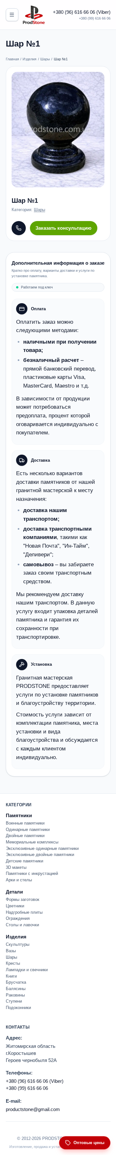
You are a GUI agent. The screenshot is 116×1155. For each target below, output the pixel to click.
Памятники (19, 815)
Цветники (15, 905)
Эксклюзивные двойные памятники (40, 854)
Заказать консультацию (63, 228)
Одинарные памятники (28, 829)
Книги (11, 976)
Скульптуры (17, 944)
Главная (12, 59)
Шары (45, 59)
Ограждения (18, 918)
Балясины (15, 988)
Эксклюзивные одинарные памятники (42, 848)
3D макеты (16, 867)
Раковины (15, 995)
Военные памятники (25, 823)
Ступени (14, 1001)
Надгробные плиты (24, 912)
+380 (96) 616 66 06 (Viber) (82, 12)
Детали (14, 891)
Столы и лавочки (22, 924)
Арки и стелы (19, 879)
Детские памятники (24, 861)
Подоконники (18, 1007)
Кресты (13, 963)
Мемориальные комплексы (32, 842)
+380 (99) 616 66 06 (95, 18)
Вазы (11, 950)
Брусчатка (16, 982)
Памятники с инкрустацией (32, 873)
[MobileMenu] (12, 14)
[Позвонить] (19, 228)
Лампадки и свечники (27, 969)
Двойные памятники (25, 835)
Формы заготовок (22, 899)
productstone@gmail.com (33, 1109)
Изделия (29, 59)
